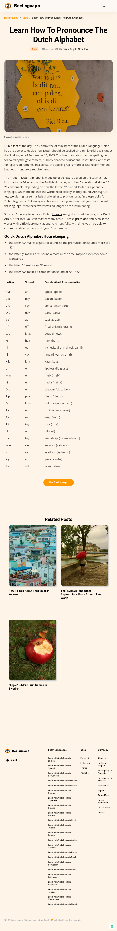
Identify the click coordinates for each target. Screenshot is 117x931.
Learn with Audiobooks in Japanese (59, 799)
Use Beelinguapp (58, 482)
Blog (25, 17)
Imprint (101, 790)
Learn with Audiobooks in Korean (59, 833)
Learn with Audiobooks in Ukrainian (59, 883)
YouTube (84, 773)
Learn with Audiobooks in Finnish (62, 904)
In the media (103, 785)
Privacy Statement (103, 801)
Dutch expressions (75, 219)
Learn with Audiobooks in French (62, 780)
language (15, 206)
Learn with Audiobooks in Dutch (62, 857)
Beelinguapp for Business (105, 779)
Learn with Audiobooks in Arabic (62, 840)
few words (11, 196)
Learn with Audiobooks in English (59, 759)
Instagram (85, 763)
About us (102, 758)
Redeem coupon (102, 764)
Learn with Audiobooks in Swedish (59, 846)
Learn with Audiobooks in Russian (59, 806)
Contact (101, 812)
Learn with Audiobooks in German (59, 791)
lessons (57, 214)
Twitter (83, 768)
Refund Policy (104, 795)
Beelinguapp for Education (105, 772)
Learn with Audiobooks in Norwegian (59, 863)
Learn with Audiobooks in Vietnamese (59, 898)
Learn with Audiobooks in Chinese (59, 814)
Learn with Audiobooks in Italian (62, 785)
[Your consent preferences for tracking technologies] (112, 926)
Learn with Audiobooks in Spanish (59, 767)
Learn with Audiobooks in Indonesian (59, 875)
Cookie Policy (104, 808)
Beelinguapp (11, 17)
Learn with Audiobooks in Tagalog (59, 890)
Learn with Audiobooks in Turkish (59, 826)
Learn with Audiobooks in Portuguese (59, 774)
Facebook (84, 758)
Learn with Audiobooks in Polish (62, 852)
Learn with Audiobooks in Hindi (62, 820)
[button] (104, 6)
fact (15, 146)
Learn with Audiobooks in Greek (62, 869)
